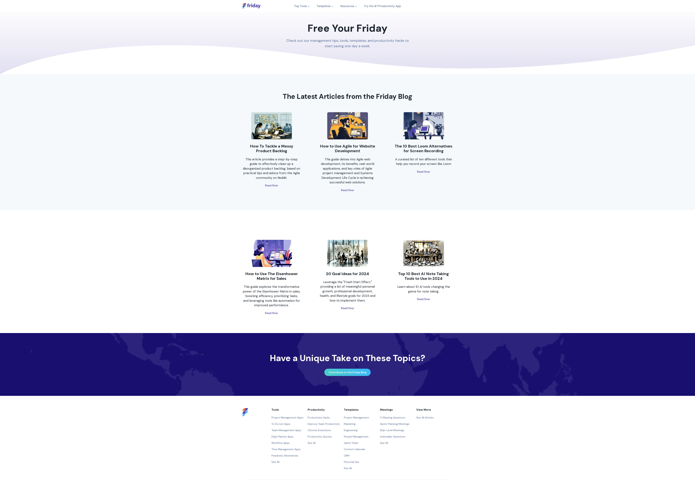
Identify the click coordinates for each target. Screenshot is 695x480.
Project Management (356, 417)
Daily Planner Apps (282, 436)
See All (275, 462)
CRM (346, 455)
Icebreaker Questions (392, 436)
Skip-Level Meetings (392, 430)
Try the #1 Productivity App (382, 6)
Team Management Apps (286, 430)
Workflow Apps (280, 443)
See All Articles (425, 417)
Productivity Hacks (319, 417)
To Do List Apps (280, 424)
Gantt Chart (351, 443)
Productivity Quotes (320, 436)
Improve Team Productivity (324, 424)
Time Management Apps (286, 449)
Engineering (350, 430)
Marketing (349, 424)
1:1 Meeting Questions (392, 417)
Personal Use (351, 462)
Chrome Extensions (319, 430)
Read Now (271, 185)
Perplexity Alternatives (284, 455)
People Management (356, 436)
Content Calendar (354, 449)
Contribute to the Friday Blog (348, 372)
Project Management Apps (287, 417)
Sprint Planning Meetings (394, 424)
